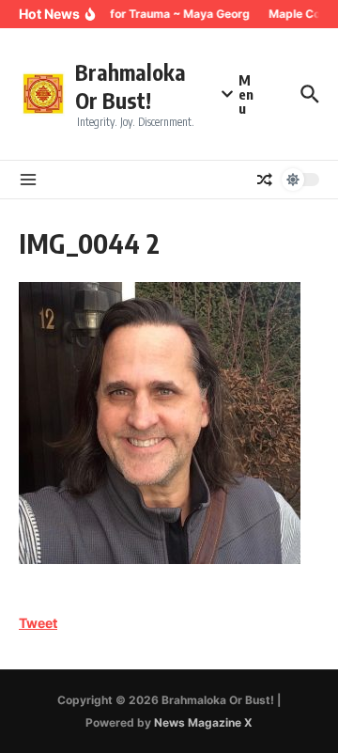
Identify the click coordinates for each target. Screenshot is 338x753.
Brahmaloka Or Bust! (130, 86)
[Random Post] (264, 179)
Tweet (38, 623)
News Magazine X (203, 722)
